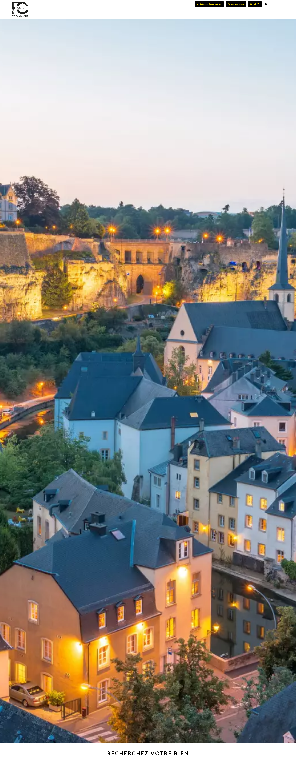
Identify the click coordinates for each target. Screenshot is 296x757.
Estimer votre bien (236, 4)
